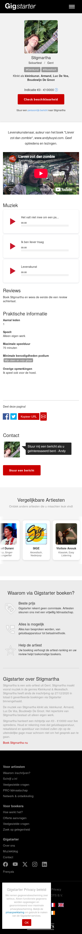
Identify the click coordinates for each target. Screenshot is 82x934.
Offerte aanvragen (14, 818)
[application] (41, 222)
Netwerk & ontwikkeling (18, 796)
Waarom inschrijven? (16, 773)
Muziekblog (10, 851)
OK (27, 923)
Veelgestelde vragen (16, 784)
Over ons (9, 845)
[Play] (12, 222)
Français (8, 871)
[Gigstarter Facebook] (6, 865)
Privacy (56, 889)
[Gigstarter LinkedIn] (44, 865)
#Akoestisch (49, 69)
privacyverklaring (15, 912)
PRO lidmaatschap (15, 790)
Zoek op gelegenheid (16, 829)
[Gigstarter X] (25, 865)
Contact (8, 857)
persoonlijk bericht (38, 110)
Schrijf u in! (10, 778)
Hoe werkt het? (13, 812)
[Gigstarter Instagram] (35, 865)
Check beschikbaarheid (41, 99)
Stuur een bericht (21, 470)
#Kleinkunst (32, 69)
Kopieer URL (29, 416)
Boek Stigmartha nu (15, 743)
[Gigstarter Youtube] (16, 865)
